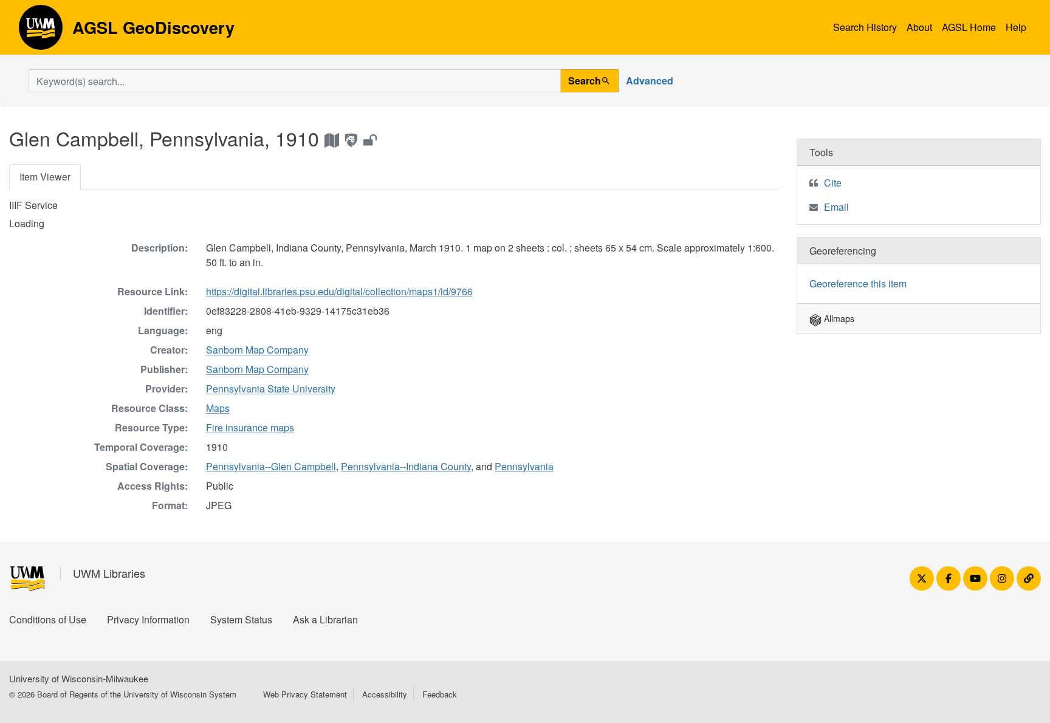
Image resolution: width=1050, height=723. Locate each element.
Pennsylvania (524, 466)
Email (836, 207)
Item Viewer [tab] (44, 176)
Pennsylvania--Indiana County (406, 466)
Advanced (649, 80)
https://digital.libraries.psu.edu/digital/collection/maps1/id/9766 (339, 291)
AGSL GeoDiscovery (40, 31)
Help (1016, 27)
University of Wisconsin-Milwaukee (78, 678)
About (919, 27)
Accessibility (384, 694)
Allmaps (838, 318)
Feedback (439, 694)
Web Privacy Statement (305, 694)
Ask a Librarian (325, 619)
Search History (865, 27)
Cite (833, 183)
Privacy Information (148, 619)
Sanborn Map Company (257, 350)
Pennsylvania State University (270, 389)
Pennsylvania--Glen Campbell (271, 466)
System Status (241, 619)
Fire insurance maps (250, 427)
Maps (218, 408)
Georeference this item (858, 283)
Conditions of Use (47, 619)
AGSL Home (969, 27)
